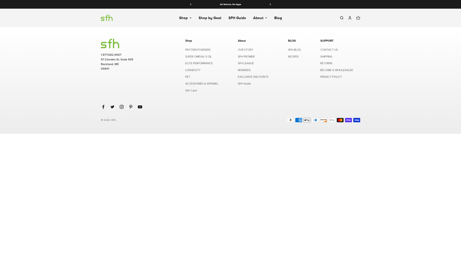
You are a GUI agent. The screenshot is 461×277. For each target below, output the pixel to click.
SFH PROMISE (246, 56)
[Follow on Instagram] (121, 106)
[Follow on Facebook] (103, 106)
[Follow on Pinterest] (130, 106)
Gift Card (191, 90)
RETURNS (326, 63)
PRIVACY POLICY (331, 77)
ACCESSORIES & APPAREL (201, 83)
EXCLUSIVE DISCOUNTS (253, 77)
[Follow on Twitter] (112, 106)
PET (187, 77)
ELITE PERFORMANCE (199, 63)
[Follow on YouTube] (140, 106)
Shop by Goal (210, 18)
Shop (183, 18)
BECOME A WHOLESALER (336, 70)
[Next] (270, 4)
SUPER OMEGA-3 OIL (198, 56)
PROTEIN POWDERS (198, 50)
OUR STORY (245, 50)
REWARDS (244, 70)
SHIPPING (326, 56)
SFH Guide (237, 18)
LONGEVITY (192, 70)
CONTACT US (329, 50)
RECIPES (293, 56)
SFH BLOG (294, 50)
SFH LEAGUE (246, 63)
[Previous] (190, 4)
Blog (278, 18)
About (258, 18)
